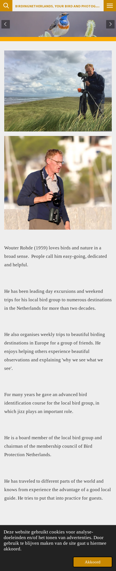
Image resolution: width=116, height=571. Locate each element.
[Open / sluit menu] (110, 5)
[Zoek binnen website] (6, 5)
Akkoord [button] (93, 562)
